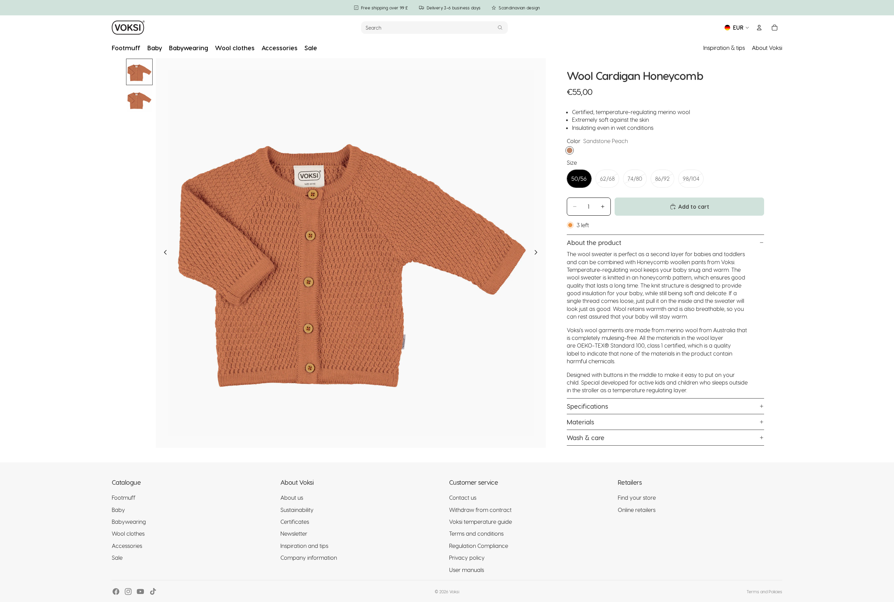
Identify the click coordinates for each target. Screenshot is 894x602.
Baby (118, 509)
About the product (594, 242)
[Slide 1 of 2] (139, 71)
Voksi (454, 591)
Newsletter (293, 533)
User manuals (466, 569)
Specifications (587, 406)
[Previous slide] (163, 253)
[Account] (759, 27)
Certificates (294, 521)
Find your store (637, 497)
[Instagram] (128, 591)
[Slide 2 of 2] (139, 99)
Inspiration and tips (304, 545)
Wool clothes (128, 533)
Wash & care (585, 437)
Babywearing (129, 521)
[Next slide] (538, 253)
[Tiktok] (153, 591)
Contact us (462, 497)
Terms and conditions (476, 533)
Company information (308, 557)
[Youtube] (140, 591)
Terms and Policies (764, 591)
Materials (580, 421)
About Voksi (767, 47)
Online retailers (636, 509)
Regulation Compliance (478, 545)
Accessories (127, 545)
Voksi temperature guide (480, 521)
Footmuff (123, 497)
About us (291, 497)
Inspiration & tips (724, 47)
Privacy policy (467, 557)
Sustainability (297, 509)
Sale (117, 557)
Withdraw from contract (480, 509)
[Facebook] (116, 591)
